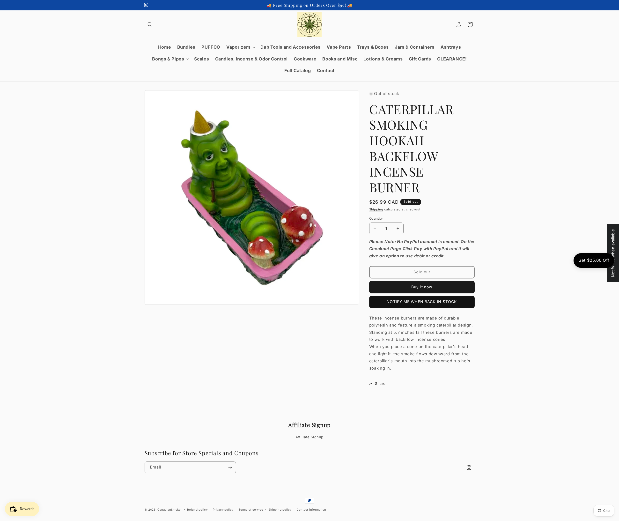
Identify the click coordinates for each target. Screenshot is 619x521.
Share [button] (380, 383)
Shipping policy (279, 509)
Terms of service (251, 509)
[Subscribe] (230, 467)
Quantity (376, 218)
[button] (150, 24)
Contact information (311, 509)
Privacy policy (223, 509)
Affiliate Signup (309, 437)
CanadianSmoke (169, 509)
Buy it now (421, 287)
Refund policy (197, 509)
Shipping (376, 209)
